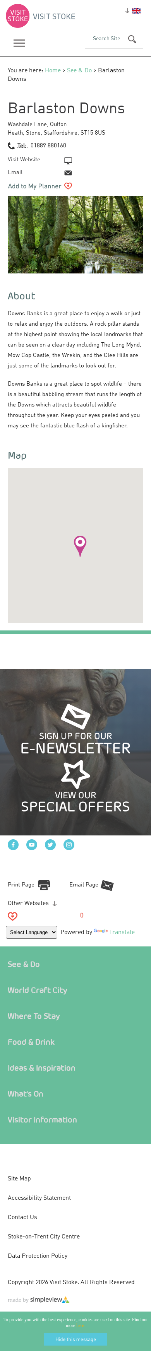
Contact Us (22, 1217)
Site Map (19, 1179)
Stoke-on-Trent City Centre (44, 1237)
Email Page (83, 885)
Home (53, 71)
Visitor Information (42, 1119)
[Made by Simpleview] (39, 1301)
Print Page (21, 885)
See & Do (79, 71)
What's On (25, 1093)
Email (15, 173)
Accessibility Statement (39, 1198)
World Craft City (37, 990)
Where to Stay (34, 1016)
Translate (122, 932)
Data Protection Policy (37, 1256)
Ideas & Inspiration (42, 1068)
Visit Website (24, 160)
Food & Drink (31, 1042)
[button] (80, 546)
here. (80, 1325)
